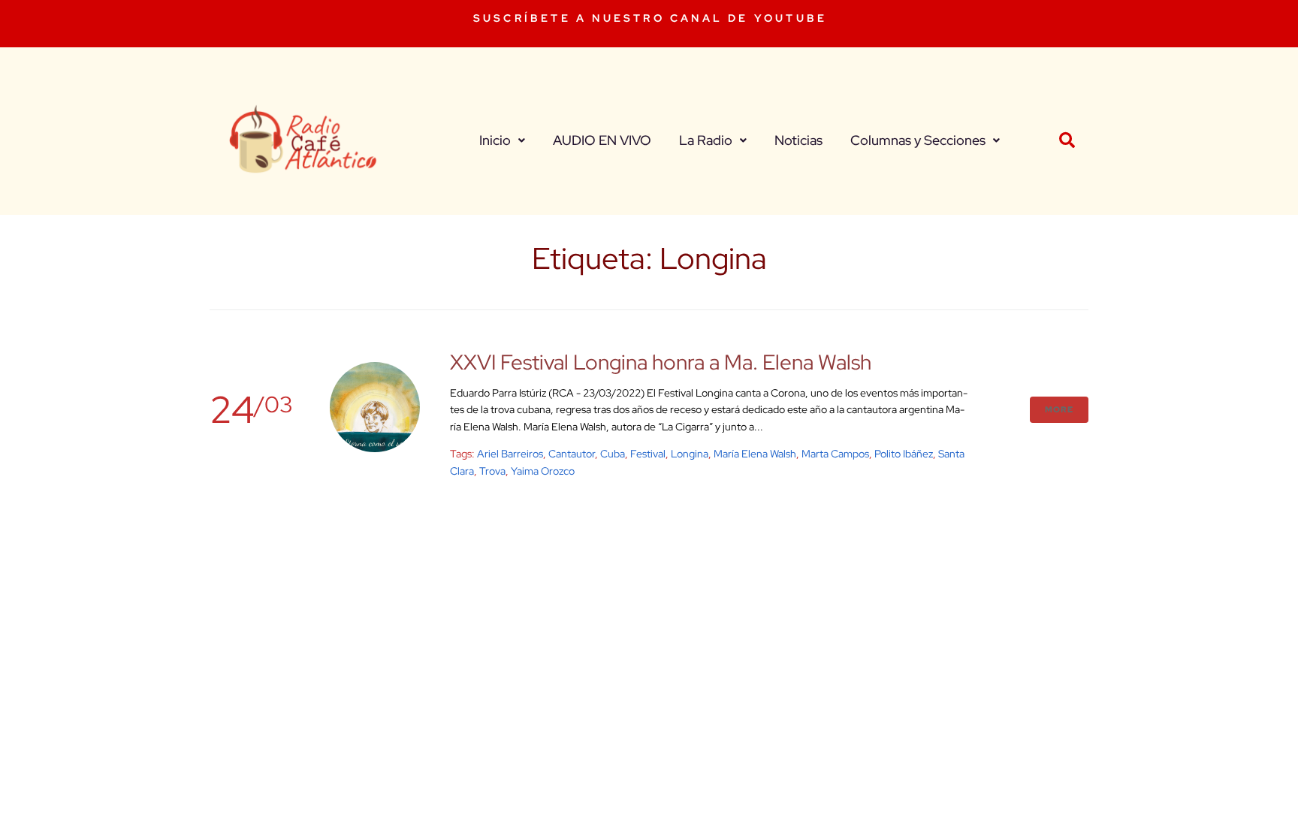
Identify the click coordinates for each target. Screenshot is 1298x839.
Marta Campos (835, 453)
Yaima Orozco (543, 471)
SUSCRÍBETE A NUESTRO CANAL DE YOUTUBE (650, 18)
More (1059, 409)
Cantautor (571, 453)
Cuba (612, 453)
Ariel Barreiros (510, 453)
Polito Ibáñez (903, 453)
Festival (648, 453)
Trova (492, 471)
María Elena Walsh (755, 453)
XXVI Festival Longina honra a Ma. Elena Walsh (660, 362)
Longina (689, 453)
